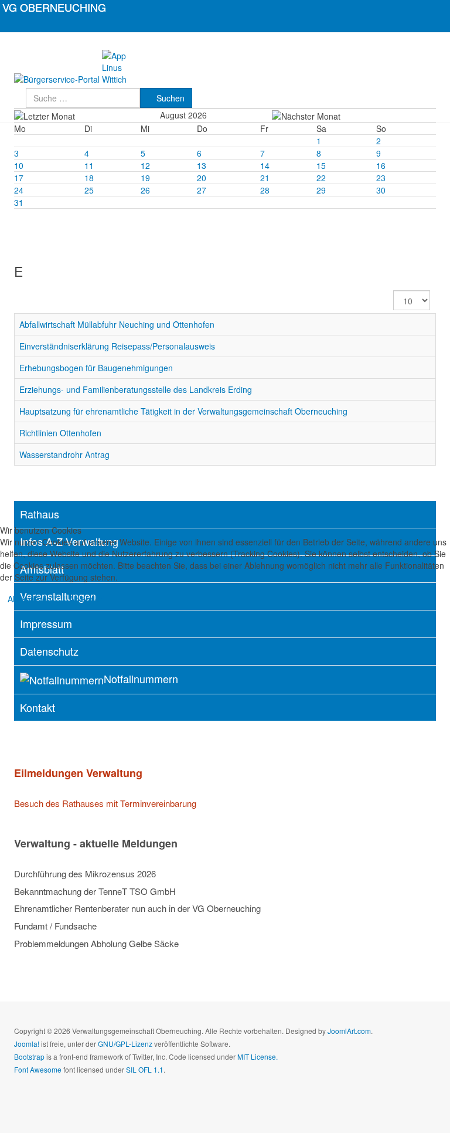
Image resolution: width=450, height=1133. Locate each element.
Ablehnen (86, 599)
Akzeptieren (30, 599)
